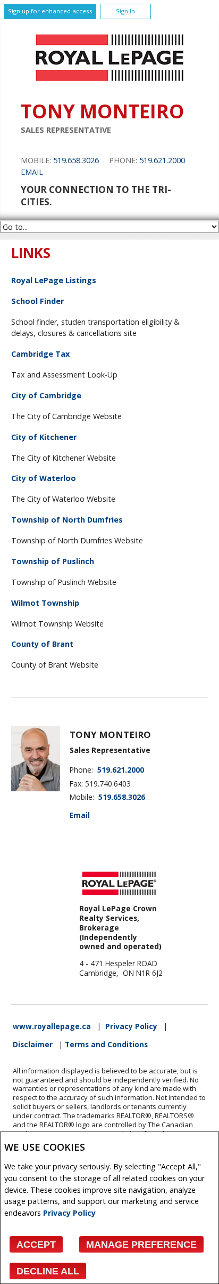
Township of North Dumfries (67, 520)
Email (32, 172)
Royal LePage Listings (53, 280)
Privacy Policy (69, 1213)
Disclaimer (33, 1044)
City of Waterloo (43, 478)
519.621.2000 (162, 160)
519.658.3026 (76, 160)
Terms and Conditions (106, 1044)
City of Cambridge (46, 395)
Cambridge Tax (40, 354)
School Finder (37, 301)
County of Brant (42, 644)
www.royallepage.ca (52, 1026)
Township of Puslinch (52, 561)
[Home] (109, 84)
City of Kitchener (44, 437)
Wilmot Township (45, 603)
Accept (36, 1244)
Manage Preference (141, 1244)
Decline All (47, 1271)
